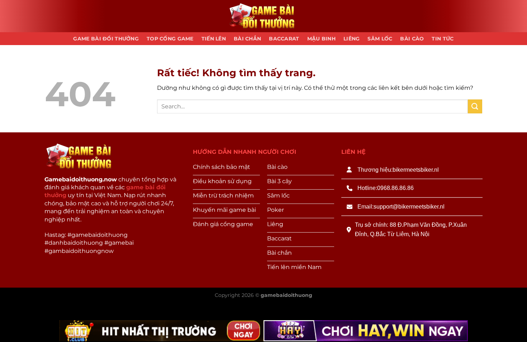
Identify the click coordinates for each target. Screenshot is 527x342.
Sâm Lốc (379, 38)
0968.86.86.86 (395, 188)
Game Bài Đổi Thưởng (105, 38)
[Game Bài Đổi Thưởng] (263, 16)
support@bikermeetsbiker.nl (409, 207)
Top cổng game (170, 38)
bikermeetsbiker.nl (416, 170)
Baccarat (284, 38)
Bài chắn (247, 38)
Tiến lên (213, 38)
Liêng (351, 38)
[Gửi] (475, 106)
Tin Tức (443, 38)
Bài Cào (412, 38)
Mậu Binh (321, 38)
